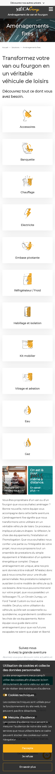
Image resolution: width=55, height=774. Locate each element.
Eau (27, 421)
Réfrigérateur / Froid (27, 290)
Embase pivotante (27, 257)
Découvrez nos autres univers (25, 3)
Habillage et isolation (28, 323)
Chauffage (27, 192)
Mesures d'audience (21, 717)
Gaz (27, 454)
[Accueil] (28, 9)
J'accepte (27, 748)
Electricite (27, 225)
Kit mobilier (27, 356)
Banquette (28, 159)
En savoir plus (28, 767)
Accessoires (27, 127)
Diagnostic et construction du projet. (15, 479)
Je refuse (27, 756)
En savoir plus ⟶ (35, 489)
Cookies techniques (21, 695)
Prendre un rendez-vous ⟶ (14, 489)
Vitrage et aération (27, 388)
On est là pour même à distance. (37, 476)
